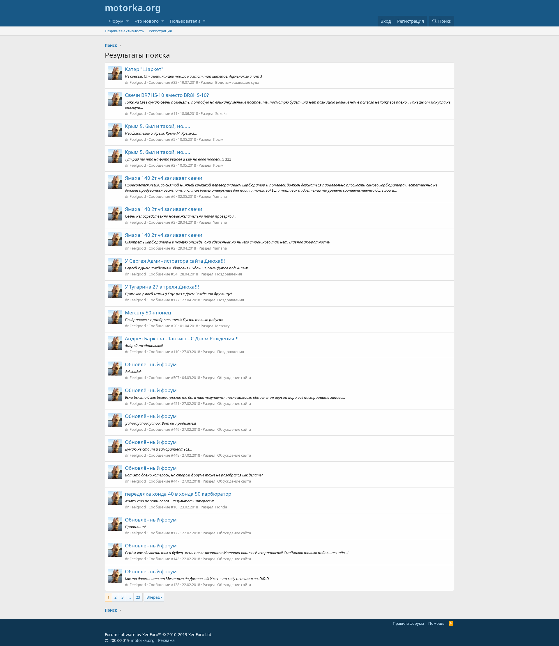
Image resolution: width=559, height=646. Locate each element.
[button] (127, 21)
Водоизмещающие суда (237, 82)
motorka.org (143, 640)
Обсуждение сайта (234, 377)
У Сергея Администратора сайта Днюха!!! (175, 260)
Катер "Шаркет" (144, 69)
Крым (218, 139)
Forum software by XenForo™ (159, 634)
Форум (116, 21)
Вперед (153, 597)
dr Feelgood (135, 82)
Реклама (166, 640)
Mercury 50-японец (148, 312)
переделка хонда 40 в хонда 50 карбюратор (178, 493)
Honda (221, 507)
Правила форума (408, 623)
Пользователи (185, 21)
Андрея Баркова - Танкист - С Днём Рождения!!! (182, 338)
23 (138, 597)
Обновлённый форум (151, 364)
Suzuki (221, 113)
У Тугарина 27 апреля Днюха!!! (162, 286)
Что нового (147, 21)
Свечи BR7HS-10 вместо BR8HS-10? (167, 95)
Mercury (222, 325)
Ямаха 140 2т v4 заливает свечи (163, 178)
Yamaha (220, 196)
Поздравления (228, 274)
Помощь (436, 623)
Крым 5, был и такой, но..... (157, 126)
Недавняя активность (124, 30)
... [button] (129, 597)
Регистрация (160, 30)
